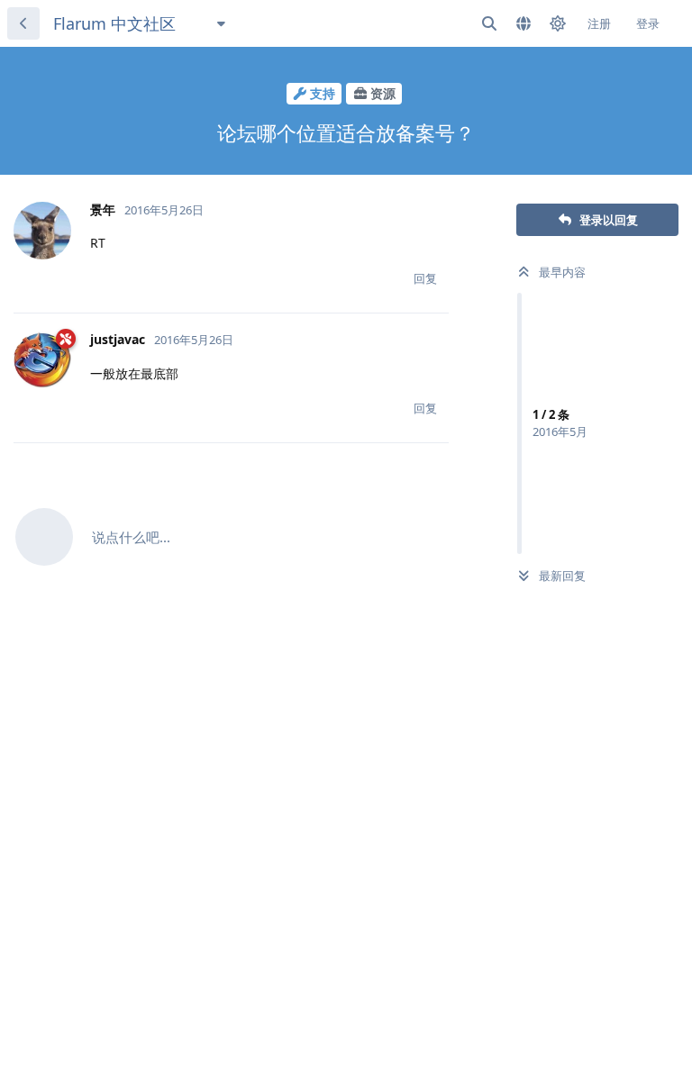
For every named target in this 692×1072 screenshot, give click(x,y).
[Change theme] (558, 23)
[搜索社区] (489, 23)
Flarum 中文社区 (114, 23)
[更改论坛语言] (523, 23)
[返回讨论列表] (23, 23)
